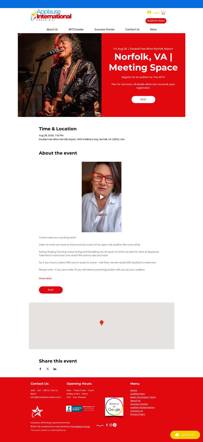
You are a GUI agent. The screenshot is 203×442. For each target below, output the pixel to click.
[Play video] (101, 197)
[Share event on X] (47, 369)
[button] (163, 12)
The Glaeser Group (80, 426)
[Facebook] (107, 425)
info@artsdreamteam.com (46, 397)
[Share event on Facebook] (40, 369)
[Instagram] (111, 425)
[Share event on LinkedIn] (54, 369)
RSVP (143, 99)
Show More (45, 278)
